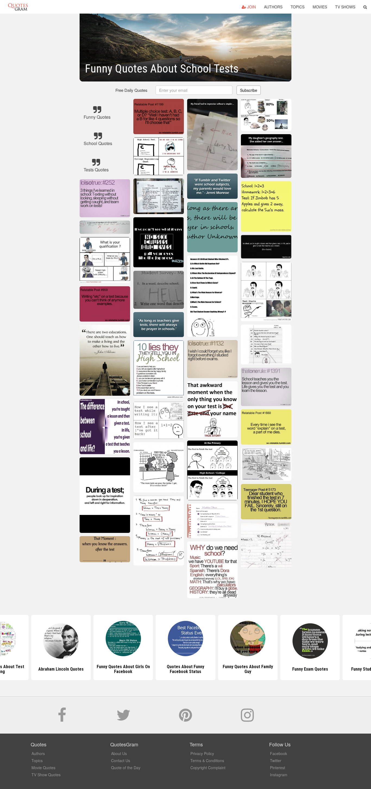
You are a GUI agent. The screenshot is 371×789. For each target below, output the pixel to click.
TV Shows (345, 7)
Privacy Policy (202, 753)
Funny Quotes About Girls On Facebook (60, 669)
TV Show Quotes (46, 774)
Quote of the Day (125, 767)
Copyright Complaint (207, 767)
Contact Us (120, 760)
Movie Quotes (43, 767)
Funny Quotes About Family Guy (185, 669)
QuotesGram (18, 7)
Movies (320, 7)
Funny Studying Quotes (310, 669)
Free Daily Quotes (131, 90)
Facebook (278, 753)
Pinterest (277, 767)
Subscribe (248, 90)
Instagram (278, 774)
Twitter (275, 760)
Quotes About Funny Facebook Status (123, 669)
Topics (297, 7)
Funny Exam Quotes (248, 669)
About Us (119, 753)
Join (251, 7)
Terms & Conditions (207, 760)
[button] (365, 7)
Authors (273, 7)
